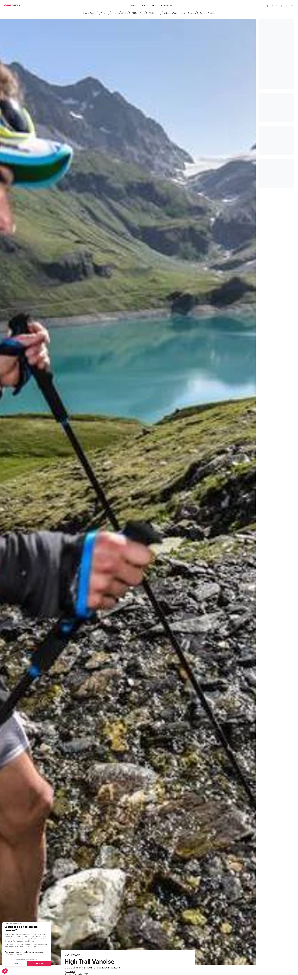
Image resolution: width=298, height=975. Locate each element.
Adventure (166, 5)
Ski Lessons (154, 13)
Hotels (114, 13)
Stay (144, 5)
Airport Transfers (189, 13)
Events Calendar (73, 955)
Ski (153, 5)
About (133, 5)
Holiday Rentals (89, 13)
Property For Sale (207, 13)
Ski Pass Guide (138, 13)
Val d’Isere (70, 971)
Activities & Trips (170, 13)
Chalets (104, 13)
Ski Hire (124, 13)
